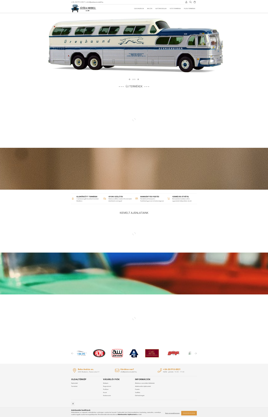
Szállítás (137, 392)
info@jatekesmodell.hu (94, 2)
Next (195, 353)
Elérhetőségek (139, 395)
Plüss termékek (189, 8)
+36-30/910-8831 (78, 2)
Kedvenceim (107, 395)
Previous (72, 353)
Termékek (74, 386)
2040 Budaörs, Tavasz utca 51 (89, 372)
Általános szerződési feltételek (145, 383)
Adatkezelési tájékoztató (143, 386)
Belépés (105, 383)
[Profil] (186, 2)
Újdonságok (139, 8)
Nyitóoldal (74, 383)
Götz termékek (175, 8)
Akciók (149, 8)
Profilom (105, 389)
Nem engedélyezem (172, 413)
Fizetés (137, 389)
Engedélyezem (189, 413)
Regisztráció (107, 386)
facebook (73, 403)
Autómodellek (161, 8)
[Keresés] (190, 2)
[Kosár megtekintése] (195, 2)
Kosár (105, 392)
